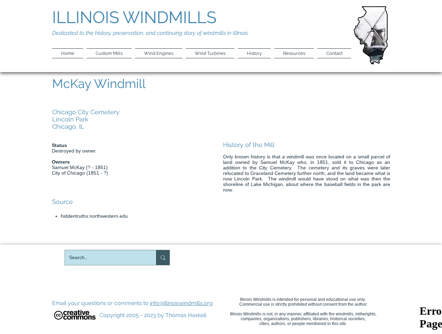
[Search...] (163, 257)
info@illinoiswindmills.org (181, 303)
